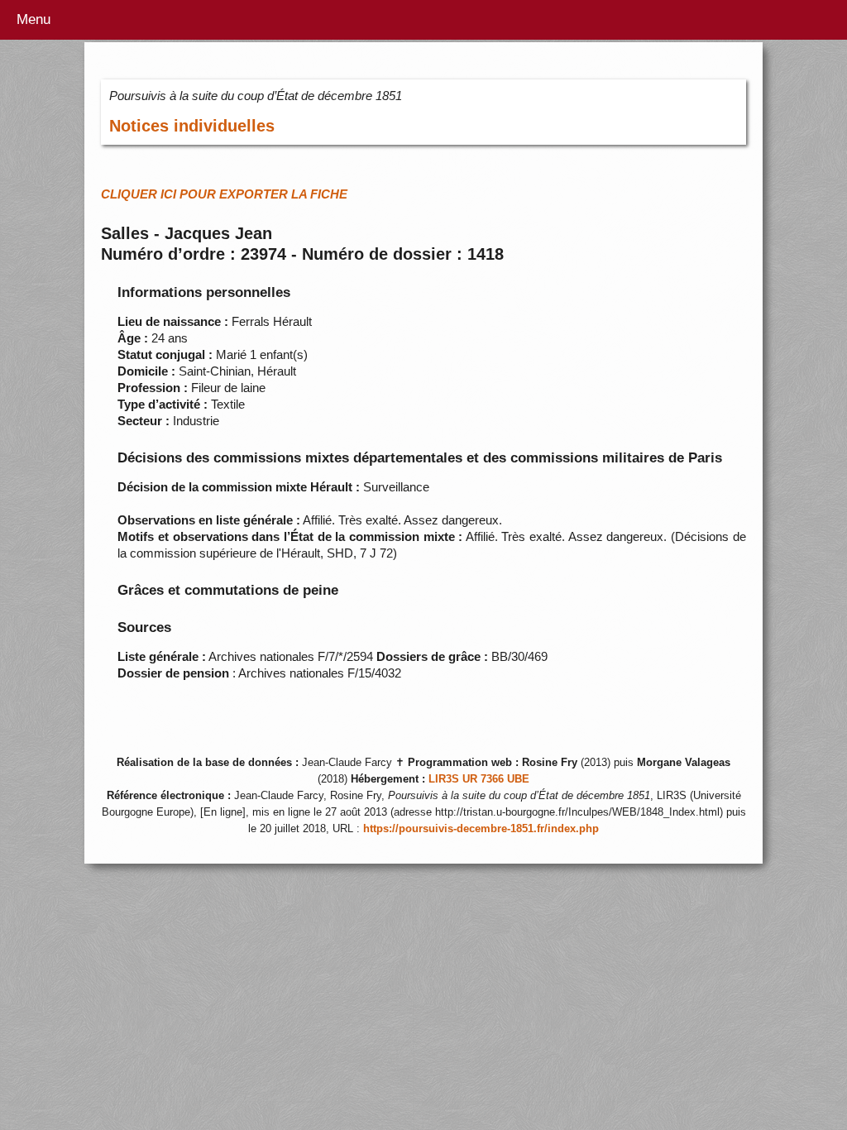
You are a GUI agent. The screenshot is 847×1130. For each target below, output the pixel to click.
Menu (33, 19)
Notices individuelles (192, 126)
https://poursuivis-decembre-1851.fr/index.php (481, 829)
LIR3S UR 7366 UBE (478, 779)
